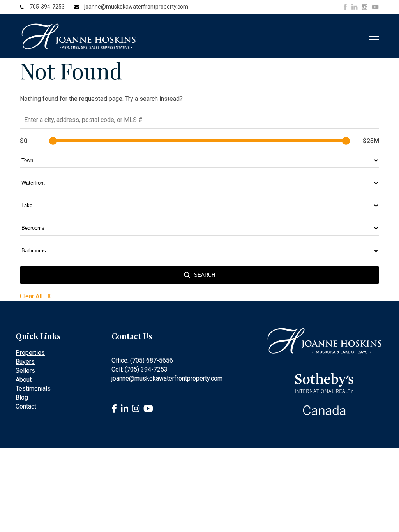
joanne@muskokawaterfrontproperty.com (136, 7)
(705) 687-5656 (151, 360)
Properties (30, 352)
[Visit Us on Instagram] (364, 7)
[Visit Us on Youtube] (375, 8)
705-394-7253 (47, 7)
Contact (26, 406)
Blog (22, 397)
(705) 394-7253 (146, 369)
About (24, 379)
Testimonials (33, 388)
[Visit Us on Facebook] (345, 7)
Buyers (25, 361)
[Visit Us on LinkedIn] (354, 7)
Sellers (25, 370)
